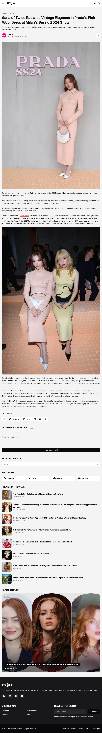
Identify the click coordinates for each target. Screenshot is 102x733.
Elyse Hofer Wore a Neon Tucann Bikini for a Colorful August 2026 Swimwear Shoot (48, 578)
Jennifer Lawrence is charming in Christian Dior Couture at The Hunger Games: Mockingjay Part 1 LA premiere (55, 506)
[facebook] (4, 696)
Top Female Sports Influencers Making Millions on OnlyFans (38, 494)
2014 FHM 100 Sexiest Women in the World (31, 554)
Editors (73, 729)
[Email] (40, 419)
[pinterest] (16, 696)
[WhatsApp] (35, 419)
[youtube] (22, 696)
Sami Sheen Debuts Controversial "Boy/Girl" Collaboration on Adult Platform (45, 566)
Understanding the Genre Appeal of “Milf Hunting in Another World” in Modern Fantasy (49, 518)
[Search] (99, 4)
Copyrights (96, 729)
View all (32, 428)
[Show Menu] (3, 4)
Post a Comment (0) (51, 450)
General (5, 715)
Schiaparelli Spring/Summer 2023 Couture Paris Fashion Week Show (42, 530)
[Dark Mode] (95, 4)
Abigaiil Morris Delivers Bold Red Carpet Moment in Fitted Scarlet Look (42, 542)
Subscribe (94, 712)
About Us (65, 729)
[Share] (98, 35)
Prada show (24, 216)
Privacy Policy (84, 729)
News (28, 715)
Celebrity (11, 13)
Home (4, 13)
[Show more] (45, 419)
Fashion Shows (31, 711)
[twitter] (10, 696)
